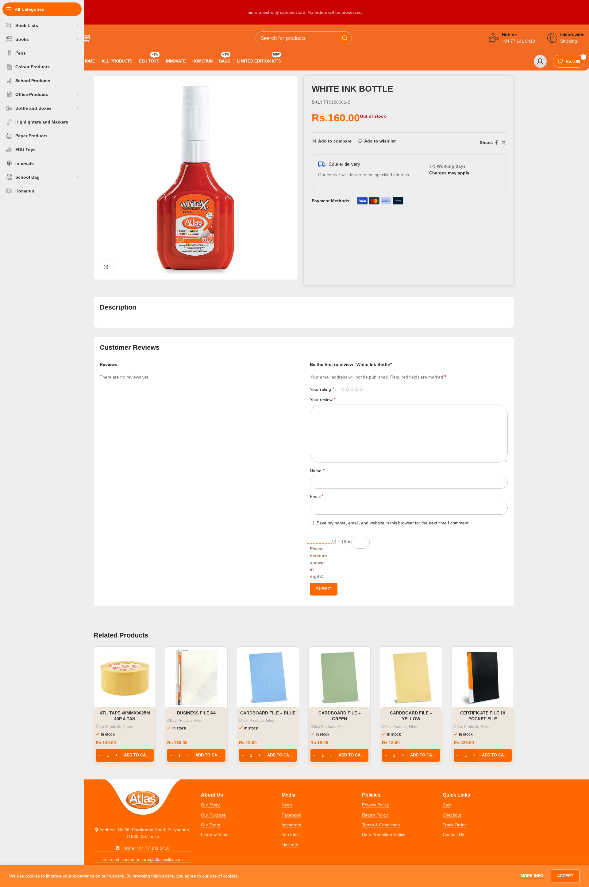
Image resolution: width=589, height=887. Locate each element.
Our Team (210, 824)
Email (317, 496)
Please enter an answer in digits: (318, 562)
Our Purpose (213, 815)
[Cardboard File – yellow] (411, 677)
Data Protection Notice (384, 834)
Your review (323, 399)
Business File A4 (196, 712)
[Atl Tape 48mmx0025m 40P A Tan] (125, 677)
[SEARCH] (345, 38)
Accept (565, 876)
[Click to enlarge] (106, 267)
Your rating (322, 389)
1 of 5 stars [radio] (343, 389)
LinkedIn (290, 844)
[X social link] (504, 143)
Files (198, 720)
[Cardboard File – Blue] (268, 677)
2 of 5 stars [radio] (347, 389)
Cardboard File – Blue (267, 712)
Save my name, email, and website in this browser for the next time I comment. (393, 522)
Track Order (454, 824)
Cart (447, 804)
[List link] (143, 833)
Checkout (452, 815)
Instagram (291, 824)
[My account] (540, 61)
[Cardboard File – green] (339, 677)
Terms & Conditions (381, 824)
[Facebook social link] (496, 143)
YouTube (290, 834)
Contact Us (453, 834)
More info (533, 876)
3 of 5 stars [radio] (352, 389)
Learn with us (214, 834)
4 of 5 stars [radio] (356, 389)
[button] (125, 755)
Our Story (210, 804)
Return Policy (375, 815)
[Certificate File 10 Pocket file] (483, 677)
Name (317, 470)
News (287, 804)
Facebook (291, 815)
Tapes (128, 727)
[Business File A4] (196, 677)
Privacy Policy (375, 804)
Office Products (108, 727)
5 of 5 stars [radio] (361, 389)
